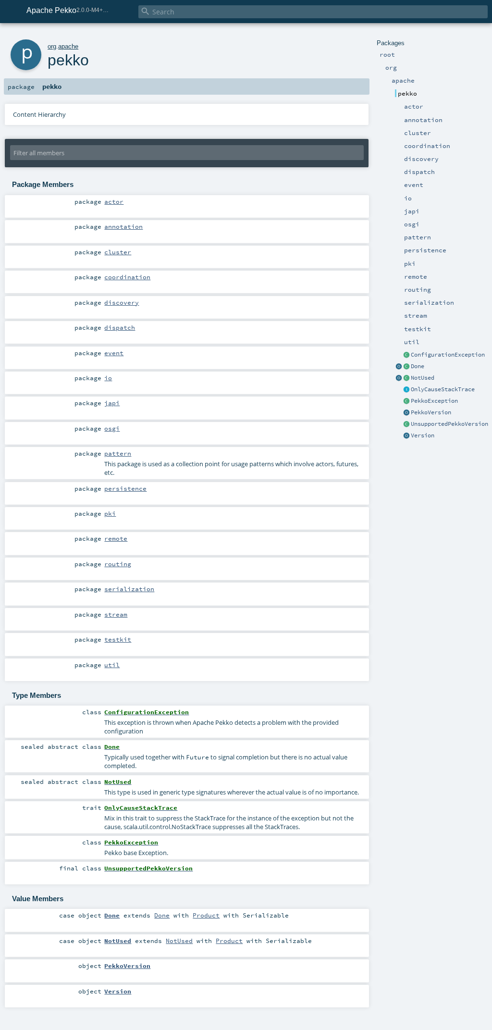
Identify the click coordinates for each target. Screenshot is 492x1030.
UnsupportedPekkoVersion (449, 424)
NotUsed (422, 377)
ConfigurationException (448, 354)
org (52, 46)
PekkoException (434, 400)
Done (417, 366)
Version (422, 435)
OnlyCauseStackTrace (443, 389)
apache (68, 46)
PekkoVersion (431, 412)
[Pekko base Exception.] (406, 401)
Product (206, 915)
